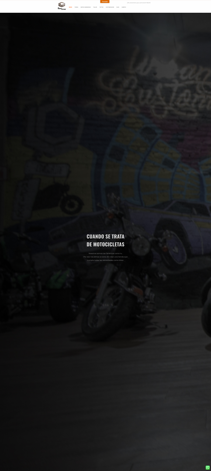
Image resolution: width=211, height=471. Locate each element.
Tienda (76, 7)
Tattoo (101, 7)
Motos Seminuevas (86, 7)
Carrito (124, 7)
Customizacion (110, 7)
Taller (95, 7)
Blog (118, 7)
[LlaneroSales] (62, 9)
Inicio (70, 7)
